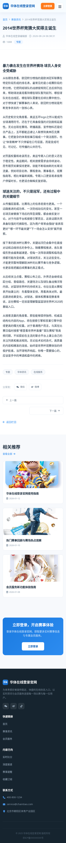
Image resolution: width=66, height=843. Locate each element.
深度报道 (7, 764)
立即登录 (47, 5)
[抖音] (21, 706)
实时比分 (7, 757)
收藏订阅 (7, 779)
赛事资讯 (16, 19)
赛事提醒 (7, 771)
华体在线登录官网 (19, 6)
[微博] (13, 706)
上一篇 (13, 400)
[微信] (6, 706)
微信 (22, 386)
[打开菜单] (60, 6)
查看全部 (7, 453)
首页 (5, 19)
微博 (37, 386)
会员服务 (7, 738)
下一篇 (53, 410)
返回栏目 (11, 422)
